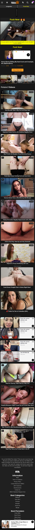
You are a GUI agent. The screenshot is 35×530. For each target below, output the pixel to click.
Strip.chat (3, 82)
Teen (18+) (17, 499)
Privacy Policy (17, 481)
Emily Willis (17, 513)
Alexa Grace (17, 517)
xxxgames (9, 6)
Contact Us (17, 490)
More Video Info (17, 70)
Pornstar (17, 501)
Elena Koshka (17, 519)
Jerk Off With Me (24, 352)
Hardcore (17, 497)
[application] (17, 31)
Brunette (17, 503)
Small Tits (17, 505)
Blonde (17, 507)
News (17, 477)
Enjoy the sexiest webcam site (24, 81)
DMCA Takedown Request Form (17, 492)
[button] (17, 31)
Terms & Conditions (17, 479)
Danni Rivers (17, 515)
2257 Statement (17, 485)
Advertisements (17, 487)
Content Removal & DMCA (17, 483)
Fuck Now (26, 6)
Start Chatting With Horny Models (7, 81)
